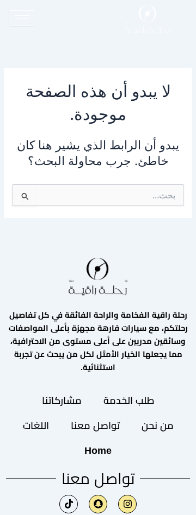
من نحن (158, 425)
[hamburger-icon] (22, 18)
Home (98, 450)
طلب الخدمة (129, 400)
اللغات (36, 425)
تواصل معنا (95, 425)
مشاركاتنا (62, 400)
